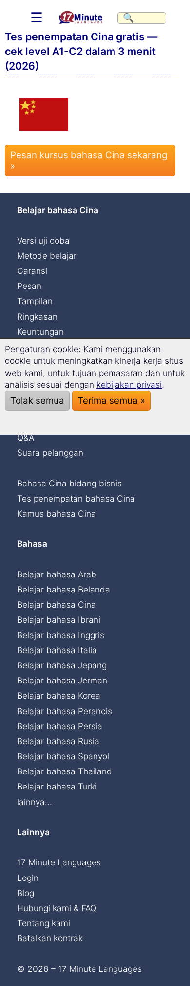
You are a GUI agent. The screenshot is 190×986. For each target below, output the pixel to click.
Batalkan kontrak (50, 938)
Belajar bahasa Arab (56, 574)
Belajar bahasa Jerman (62, 680)
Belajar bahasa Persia (59, 726)
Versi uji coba (43, 240)
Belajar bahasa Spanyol (63, 756)
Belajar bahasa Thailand (64, 771)
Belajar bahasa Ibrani (58, 619)
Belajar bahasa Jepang (62, 665)
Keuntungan (40, 331)
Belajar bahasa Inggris (60, 635)
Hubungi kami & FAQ (56, 908)
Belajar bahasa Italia (57, 650)
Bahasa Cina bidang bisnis (69, 483)
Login (27, 878)
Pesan (29, 286)
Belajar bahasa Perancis (64, 711)
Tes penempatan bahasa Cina (76, 498)
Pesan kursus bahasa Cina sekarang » (88, 160)
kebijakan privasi (129, 384)
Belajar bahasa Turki (57, 786)
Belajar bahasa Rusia (58, 741)
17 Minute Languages (59, 862)
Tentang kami (43, 923)
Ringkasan (37, 316)
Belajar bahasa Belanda (63, 589)
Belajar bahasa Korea (58, 695)
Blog (25, 893)
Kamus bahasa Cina (56, 513)
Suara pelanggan (50, 453)
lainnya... (34, 802)
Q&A (25, 437)
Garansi (32, 271)
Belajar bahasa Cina (56, 604)
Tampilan (35, 301)
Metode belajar (46, 256)
